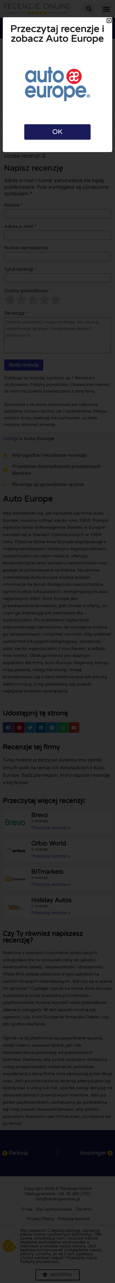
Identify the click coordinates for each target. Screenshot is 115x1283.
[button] (109, 21)
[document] (57, 641)
